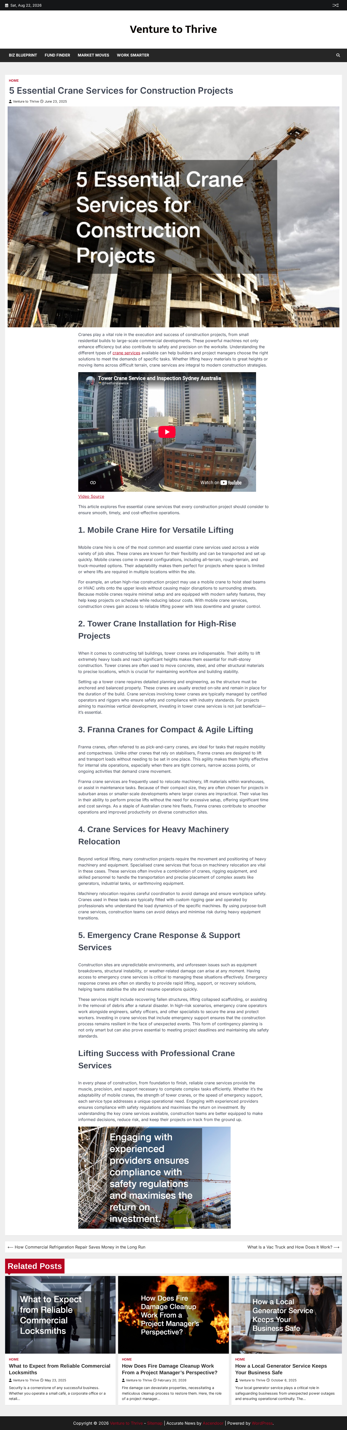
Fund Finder (57, 55)
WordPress (262, 1423)
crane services (126, 352)
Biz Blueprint (23, 55)
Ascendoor (213, 1423)
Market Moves (93, 55)
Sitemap (155, 1423)
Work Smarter (133, 55)
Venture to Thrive (173, 29)
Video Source (91, 496)
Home (14, 80)
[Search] (338, 55)
